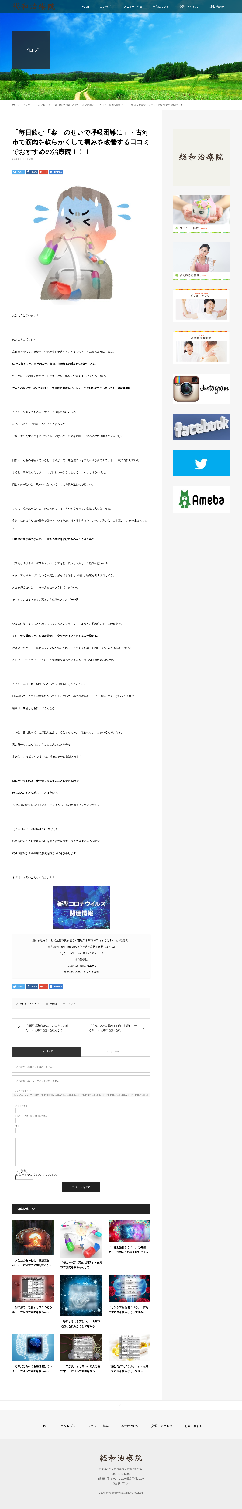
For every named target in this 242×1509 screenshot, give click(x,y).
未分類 (29, 159)
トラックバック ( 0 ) (115, 1051)
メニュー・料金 (133, 6)
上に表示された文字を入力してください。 (36, 1174)
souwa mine (34, 1003)
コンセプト (106, 6)
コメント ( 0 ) (46, 1051)
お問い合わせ (216, 6)
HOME (85, 6)
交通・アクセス (188, 6)
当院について (161, 6)
